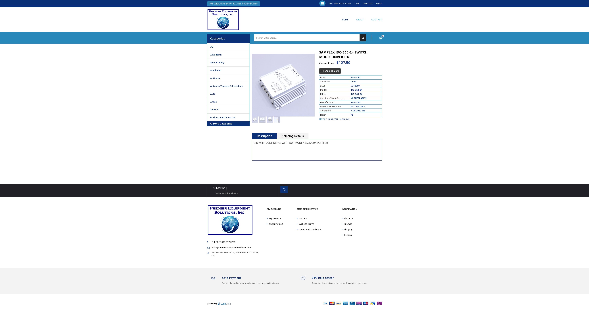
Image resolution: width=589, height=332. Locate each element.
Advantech (216, 54)
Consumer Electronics (338, 118)
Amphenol (215, 70)
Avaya (213, 101)
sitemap (348, 223)
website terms (306, 223)
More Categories (222, 123)
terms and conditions (310, 229)
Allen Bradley (217, 62)
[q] (363, 37)
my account (275, 218)
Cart (356, 3)
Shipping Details (293, 136)
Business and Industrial (222, 117)
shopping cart (276, 223)
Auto (213, 93)
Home (345, 19)
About (360, 19)
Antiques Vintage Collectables (226, 86)
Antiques (215, 78)
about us (348, 218)
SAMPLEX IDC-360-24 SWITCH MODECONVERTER (343, 54)
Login (379, 3)
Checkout (368, 3)
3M (212, 46)
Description (264, 136)
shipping (348, 229)
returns (348, 234)
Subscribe (219, 188)
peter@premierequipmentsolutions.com (232, 247)
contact (303, 218)
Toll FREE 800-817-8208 (223, 242)
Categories (217, 38)
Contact (376, 19)
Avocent (214, 109)
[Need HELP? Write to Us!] (322, 3)
